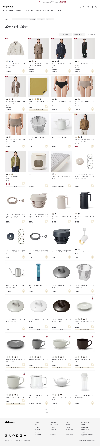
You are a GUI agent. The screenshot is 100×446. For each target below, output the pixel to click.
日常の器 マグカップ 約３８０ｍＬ (15, 397)
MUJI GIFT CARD (69, 429)
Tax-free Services (69, 434)
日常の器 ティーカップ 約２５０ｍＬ (61, 360)
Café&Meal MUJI (54, 424)
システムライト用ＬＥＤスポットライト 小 (84, 252)
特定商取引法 (27, 440)
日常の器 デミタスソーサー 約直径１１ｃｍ (84, 322)
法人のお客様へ (69, 432)
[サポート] (96, 7)
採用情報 (83, 424)
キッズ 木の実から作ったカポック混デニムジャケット (15, 65)
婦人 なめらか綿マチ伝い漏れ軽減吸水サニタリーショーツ (15, 141)
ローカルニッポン (38, 427)
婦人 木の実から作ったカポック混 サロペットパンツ (84, 65)
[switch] (23, 71)
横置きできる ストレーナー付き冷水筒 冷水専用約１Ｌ (84, 396)
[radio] (7, 61)
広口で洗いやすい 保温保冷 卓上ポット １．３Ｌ (84, 217)
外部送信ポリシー (19, 440)
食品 (59, 11)
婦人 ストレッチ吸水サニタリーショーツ (61, 103)
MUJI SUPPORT (38, 429)
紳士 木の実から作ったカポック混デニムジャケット (61, 65)
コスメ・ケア (29, 11)
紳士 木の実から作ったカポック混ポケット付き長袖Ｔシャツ (84, 141)
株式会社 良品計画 (85, 432)
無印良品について (85, 429)
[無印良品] (10, 422)
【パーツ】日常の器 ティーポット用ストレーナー (84, 286)
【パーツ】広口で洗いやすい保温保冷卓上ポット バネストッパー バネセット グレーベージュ (84, 176)
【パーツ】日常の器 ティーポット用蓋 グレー (61, 286)
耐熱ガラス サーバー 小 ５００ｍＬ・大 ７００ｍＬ (38, 396)
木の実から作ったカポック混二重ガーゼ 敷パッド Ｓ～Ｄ (61, 177)
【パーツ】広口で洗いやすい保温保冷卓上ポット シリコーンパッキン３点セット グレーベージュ (15, 216)
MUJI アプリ (68, 422)
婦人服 (5, 11)
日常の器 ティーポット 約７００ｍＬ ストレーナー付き (61, 398)
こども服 (18, 11)
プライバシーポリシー (9, 440)
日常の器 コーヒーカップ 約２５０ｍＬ (84, 360)
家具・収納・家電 (48, 11)
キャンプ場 (52, 427)
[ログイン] (80, 7)
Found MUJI (53, 429)
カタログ (68, 424)
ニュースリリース (85, 422)
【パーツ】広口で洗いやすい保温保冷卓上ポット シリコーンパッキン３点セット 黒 (38, 251)
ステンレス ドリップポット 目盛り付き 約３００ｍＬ (15, 286)
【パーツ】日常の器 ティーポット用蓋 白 (38, 320)
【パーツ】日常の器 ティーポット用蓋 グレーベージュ (15, 320)
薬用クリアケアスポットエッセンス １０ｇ (38, 286)
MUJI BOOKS (53, 432)
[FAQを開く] (92, 7)
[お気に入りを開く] (84, 7)
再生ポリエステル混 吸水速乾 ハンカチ (38, 102)
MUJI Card (68, 427)
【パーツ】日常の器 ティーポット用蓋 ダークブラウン (61, 320)
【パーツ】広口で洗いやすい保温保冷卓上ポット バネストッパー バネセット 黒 (15, 251)
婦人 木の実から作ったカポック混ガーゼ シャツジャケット (38, 65)
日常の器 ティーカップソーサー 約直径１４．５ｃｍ (15, 360)
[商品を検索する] (77, 7)
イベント (37, 424)
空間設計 (37, 432)
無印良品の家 (53, 422)
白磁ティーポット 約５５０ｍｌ (60, 137)
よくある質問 (38, 434)
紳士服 (11, 11)
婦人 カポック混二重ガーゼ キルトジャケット (15, 178)
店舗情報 (37, 422)
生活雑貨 (38, 11)
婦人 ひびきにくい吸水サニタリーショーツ (84, 103)
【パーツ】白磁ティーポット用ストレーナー (38, 138)
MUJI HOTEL (53, 434)
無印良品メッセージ (85, 427)
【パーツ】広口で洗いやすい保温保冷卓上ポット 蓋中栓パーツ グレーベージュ (38, 216)
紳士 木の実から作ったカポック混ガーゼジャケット (15, 103)
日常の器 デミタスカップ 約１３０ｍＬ (38, 360)
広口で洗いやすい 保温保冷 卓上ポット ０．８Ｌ (61, 217)
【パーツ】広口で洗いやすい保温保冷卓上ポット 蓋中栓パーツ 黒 (61, 251)
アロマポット (32, 175)
